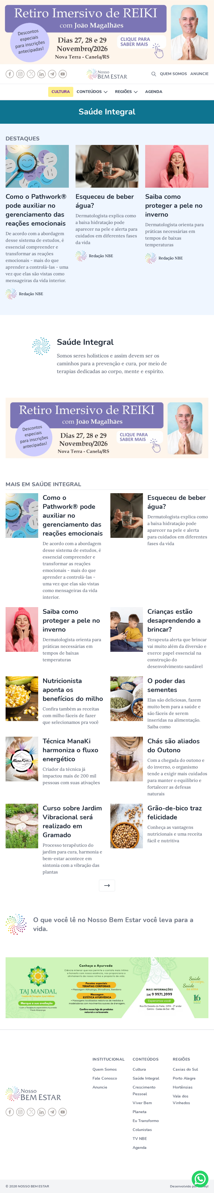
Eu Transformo (146, 1120)
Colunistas (142, 1129)
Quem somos (173, 74)
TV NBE (140, 1138)
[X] (31, 1112)
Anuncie (199, 74)
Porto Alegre (184, 1078)
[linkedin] (41, 1112)
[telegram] (52, 1112)
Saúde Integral (146, 1078)
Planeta (140, 1112)
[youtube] (63, 1112)
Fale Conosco (105, 1078)
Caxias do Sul (185, 1069)
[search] (154, 74)
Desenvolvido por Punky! (189, 1186)
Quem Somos (105, 1069)
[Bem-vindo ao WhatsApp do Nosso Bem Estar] (200, 1179)
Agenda (153, 91)
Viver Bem (142, 1103)
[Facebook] (10, 1112)
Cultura (61, 91)
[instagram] (20, 1112)
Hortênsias (183, 1087)
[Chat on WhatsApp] (200, 1179)
